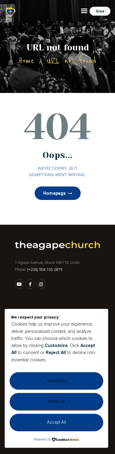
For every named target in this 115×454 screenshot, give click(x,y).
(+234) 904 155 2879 (44, 269)
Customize (56, 380)
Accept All (56, 422)
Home (26, 61)
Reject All (56, 401)
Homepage (54, 193)
